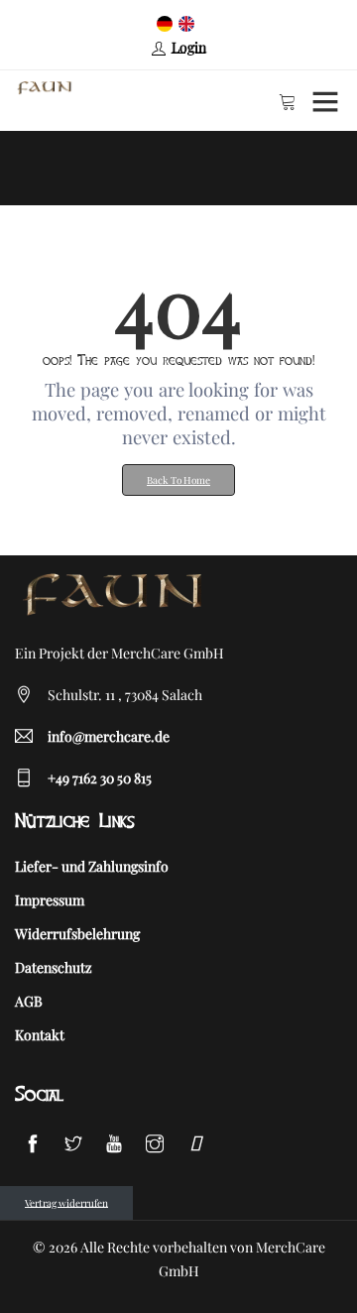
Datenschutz (53, 967)
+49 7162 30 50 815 (100, 778)
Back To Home (178, 480)
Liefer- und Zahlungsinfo (92, 866)
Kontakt (39, 1034)
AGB (29, 1001)
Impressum (49, 900)
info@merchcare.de (109, 736)
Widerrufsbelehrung (77, 933)
